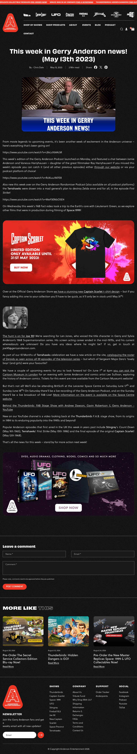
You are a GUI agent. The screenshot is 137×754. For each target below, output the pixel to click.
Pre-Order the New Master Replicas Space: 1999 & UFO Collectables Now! (112, 658)
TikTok (122, 707)
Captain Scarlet (57, 695)
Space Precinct (57, 726)
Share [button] (89, 67)
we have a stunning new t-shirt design (87, 291)
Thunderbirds (56, 692)
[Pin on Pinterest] (106, 67)
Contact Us (78, 730)
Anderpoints (102, 695)
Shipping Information (78, 705)
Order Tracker (102, 692)
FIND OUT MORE (119, 2)
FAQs (75, 718)
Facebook (123, 692)
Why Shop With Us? (82, 699)
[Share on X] (100, 67)
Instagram (124, 695)
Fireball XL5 (55, 711)
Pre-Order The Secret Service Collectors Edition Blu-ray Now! (20, 658)
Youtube (123, 703)
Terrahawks (55, 730)
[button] (75, 24)
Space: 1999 (55, 699)
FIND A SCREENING (67, 2)
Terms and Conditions (78, 724)
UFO (52, 703)
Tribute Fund (79, 695)
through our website (107, 167)
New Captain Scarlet (56, 720)
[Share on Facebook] (95, 67)
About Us (77, 692)
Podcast (123, 699)
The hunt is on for (18, 336)
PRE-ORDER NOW (22, 2)
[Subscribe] (41, 735)
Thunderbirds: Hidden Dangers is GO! (63, 656)
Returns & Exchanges (78, 713)
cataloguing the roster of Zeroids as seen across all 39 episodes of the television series (68, 357)
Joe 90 (52, 715)
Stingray (54, 707)
